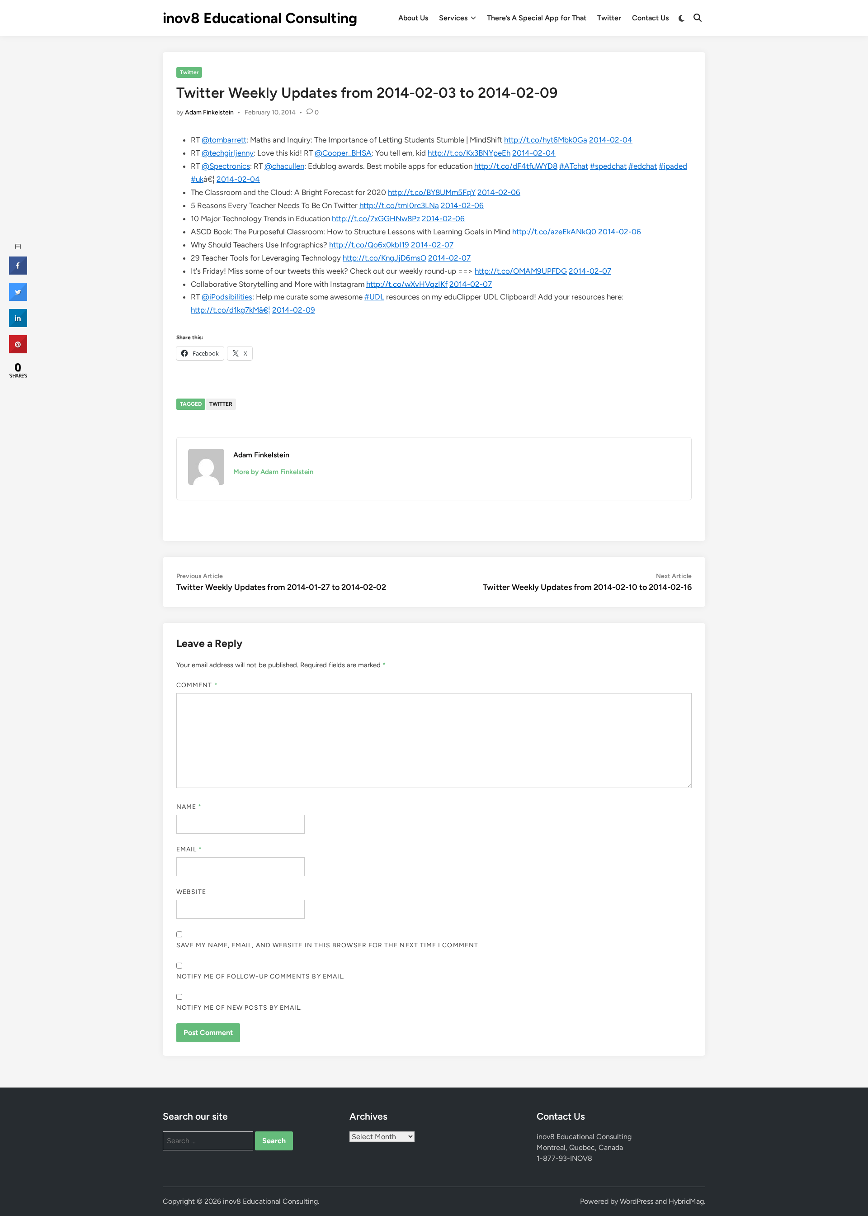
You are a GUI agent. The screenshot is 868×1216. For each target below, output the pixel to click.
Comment (197, 685)
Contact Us (650, 18)
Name (189, 807)
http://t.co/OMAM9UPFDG (521, 271)
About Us (413, 18)
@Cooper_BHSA (343, 152)
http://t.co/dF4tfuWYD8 (515, 166)
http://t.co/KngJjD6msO (384, 257)
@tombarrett (224, 139)
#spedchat (608, 166)
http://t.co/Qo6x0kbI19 (369, 244)
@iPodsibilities (227, 296)
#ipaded (673, 166)
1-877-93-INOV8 (564, 1158)
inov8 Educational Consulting (260, 18)
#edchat (642, 166)
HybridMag (686, 1201)
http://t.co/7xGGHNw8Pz (376, 218)
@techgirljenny (228, 152)
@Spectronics (226, 166)
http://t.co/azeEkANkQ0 (554, 231)
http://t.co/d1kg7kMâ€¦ (230, 309)
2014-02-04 (610, 139)
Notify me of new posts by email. (239, 1008)
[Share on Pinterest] (18, 350)
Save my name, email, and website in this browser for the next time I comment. (328, 945)
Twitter (609, 18)
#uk (197, 179)
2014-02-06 (498, 192)
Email (189, 849)
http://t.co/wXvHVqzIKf (407, 284)
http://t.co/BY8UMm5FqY (432, 192)
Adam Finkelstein (209, 112)
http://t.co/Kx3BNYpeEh (469, 152)
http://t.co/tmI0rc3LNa (399, 205)
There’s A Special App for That (536, 18)
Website (191, 892)
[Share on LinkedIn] (18, 324)
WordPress (636, 1201)
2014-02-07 (432, 244)
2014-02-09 (293, 309)
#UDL (374, 296)
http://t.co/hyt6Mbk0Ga (545, 139)
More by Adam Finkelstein (273, 472)
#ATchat (573, 166)
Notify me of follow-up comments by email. (260, 976)
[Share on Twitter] (18, 298)
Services (453, 18)
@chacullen (284, 166)
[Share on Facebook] (18, 271)
